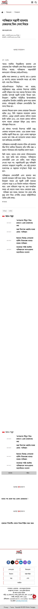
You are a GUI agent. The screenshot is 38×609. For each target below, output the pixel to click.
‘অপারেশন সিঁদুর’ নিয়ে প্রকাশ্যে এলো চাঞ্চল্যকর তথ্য (24, 223)
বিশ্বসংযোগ (27, 569)
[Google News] (29, 562)
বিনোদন (11, 574)
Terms (12, 607)
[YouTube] (17, 562)
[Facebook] (8, 562)
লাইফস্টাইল (28, 574)
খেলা (28, 578)
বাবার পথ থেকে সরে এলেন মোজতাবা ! (14, 499)
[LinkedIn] (21, 562)
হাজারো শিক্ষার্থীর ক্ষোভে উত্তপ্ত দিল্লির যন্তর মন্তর (17, 523)
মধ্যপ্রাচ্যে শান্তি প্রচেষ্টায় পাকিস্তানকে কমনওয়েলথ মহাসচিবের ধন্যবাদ (24, 249)
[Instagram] (25, 562)
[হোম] (3, 12)
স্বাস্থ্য (11, 578)
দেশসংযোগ (11, 569)
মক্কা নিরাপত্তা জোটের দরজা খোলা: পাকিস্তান (25, 230)
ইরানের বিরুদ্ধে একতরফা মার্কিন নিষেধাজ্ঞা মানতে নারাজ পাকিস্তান (24, 240)
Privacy (6, 607)
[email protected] (21, 601)
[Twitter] (12, 562)
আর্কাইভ (19, 582)
